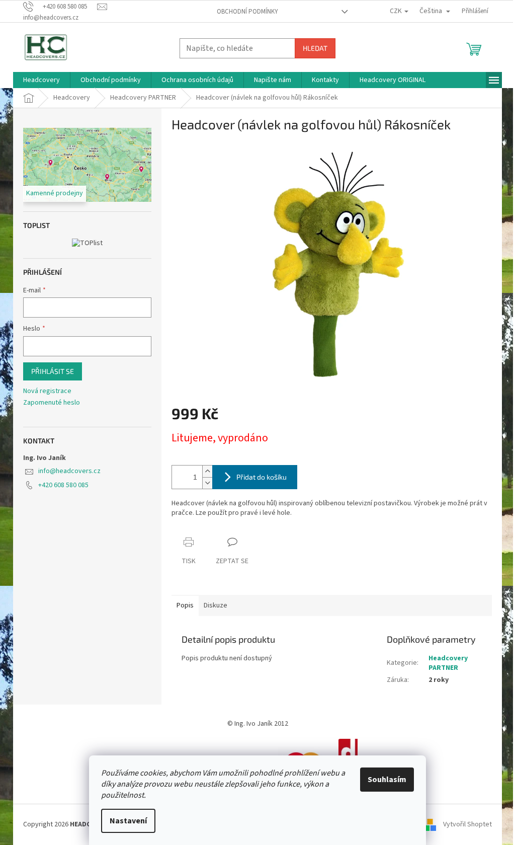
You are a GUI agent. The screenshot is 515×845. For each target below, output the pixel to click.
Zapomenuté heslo (51, 403)
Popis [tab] (185, 605)
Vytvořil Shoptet (467, 824)
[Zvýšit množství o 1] (207, 471)
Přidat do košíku (261, 477)
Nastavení (128, 820)
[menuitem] (41, 80)
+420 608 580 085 (63, 485)
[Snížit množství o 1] (207, 483)
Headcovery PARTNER (448, 663)
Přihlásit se (52, 371)
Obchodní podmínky (247, 11)
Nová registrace (47, 391)
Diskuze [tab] (215, 605)
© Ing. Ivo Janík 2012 (257, 724)
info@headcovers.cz (69, 471)
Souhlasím (387, 779)
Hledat (315, 48)
